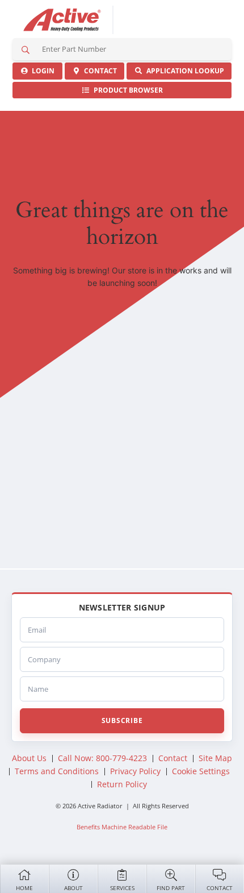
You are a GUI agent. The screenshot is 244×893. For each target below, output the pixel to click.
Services (122, 888)
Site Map (215, 758)
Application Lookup (183, 71)
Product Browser (126, 90)
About (73, 888)
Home (24, 888)
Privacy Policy (135, 771)
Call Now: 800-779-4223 (102, 758)
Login (41, 71)
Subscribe (122, 720)
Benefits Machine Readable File (122, 827)
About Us (29, 758)
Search (25, 49)
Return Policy (122, 784)
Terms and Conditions (57, 771)
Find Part (171, 888)
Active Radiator (62, 20)
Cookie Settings (201, 771)
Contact (220, 888)
